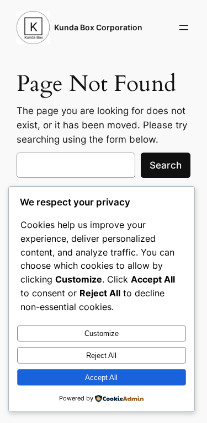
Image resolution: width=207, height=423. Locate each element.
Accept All (101, 377)
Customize (101, 333)
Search (166, 165)
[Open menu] (183, 27)
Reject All (101, 355)
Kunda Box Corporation (98, 27)
